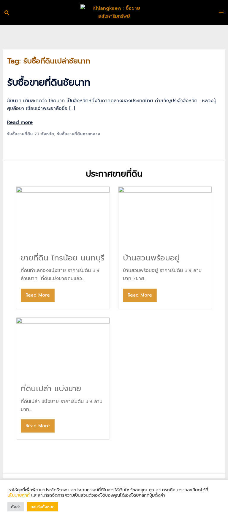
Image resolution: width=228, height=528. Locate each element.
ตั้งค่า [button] (15, 507)
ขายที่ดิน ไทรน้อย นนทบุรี (62, 258)
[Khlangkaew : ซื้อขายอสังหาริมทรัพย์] (114, 12)
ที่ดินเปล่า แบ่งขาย (51, 388)
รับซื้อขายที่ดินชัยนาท (48, 82)
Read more (20, 122)
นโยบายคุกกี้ (19, 495)
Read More (38, 295)
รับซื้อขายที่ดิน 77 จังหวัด (30, 134)
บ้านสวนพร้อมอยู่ (151, 258)
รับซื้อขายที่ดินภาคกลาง (78, 134)
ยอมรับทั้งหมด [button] (43, 507)
